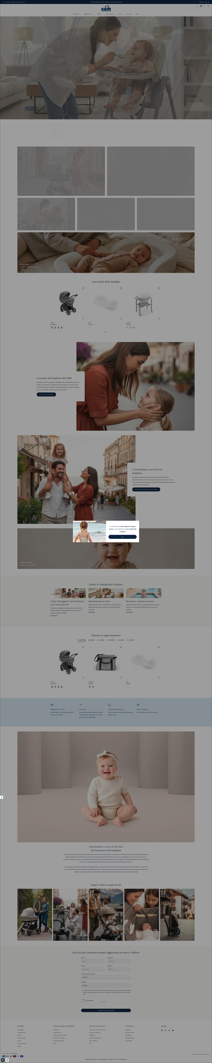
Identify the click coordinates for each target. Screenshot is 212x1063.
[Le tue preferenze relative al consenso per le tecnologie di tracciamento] (1, 797)
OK (122, 537)
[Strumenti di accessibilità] (7, 1060)
